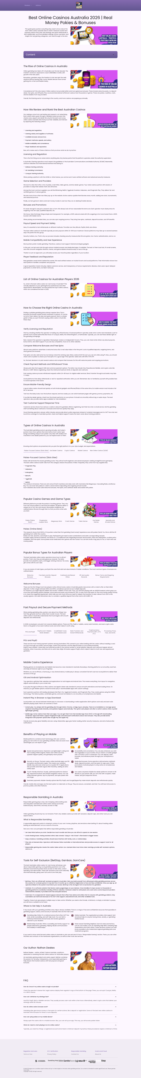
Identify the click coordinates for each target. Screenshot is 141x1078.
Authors (38, 5)
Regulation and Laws (30, 1051)
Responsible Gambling (78, 1051)
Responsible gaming (30, 802)
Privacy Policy (51, 1054)
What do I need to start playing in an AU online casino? (42, 1025)
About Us (98, 1054)
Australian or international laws (74, 842)
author (37, 952)
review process (57, 116)
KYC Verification (52, 1051)
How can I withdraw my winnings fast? (36, 997)
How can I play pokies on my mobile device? (38, 1017)
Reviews (27, 5)
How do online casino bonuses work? (36, 1007)
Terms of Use (28, 1054)
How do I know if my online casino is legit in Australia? (41, 987)
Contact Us (75, 1054)
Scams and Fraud (101, 1051)
